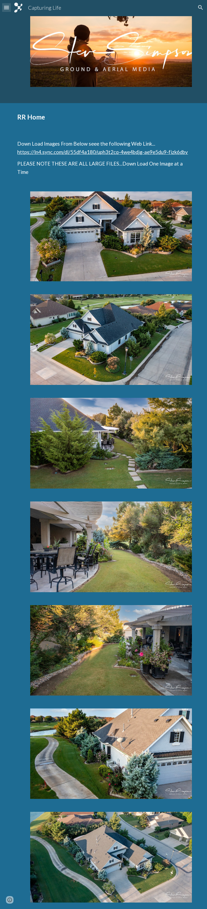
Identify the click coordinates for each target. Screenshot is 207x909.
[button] (6, 7)
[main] (103, 117)
